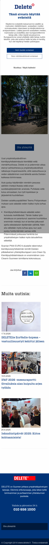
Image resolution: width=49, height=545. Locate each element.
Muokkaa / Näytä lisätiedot (24, 67)
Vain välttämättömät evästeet (24, 56)
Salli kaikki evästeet (24, 50)
